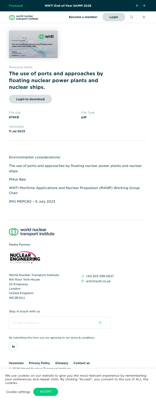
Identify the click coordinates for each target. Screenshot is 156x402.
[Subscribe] (100, 323)
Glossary (61, 363)
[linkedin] (13, 346)
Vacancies (16, 363)
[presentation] (137, 5)
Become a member (83, 17)
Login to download (30, 99)
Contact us (82, 363)
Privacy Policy (39, 363)
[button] (18, 392)
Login (113, 17)
